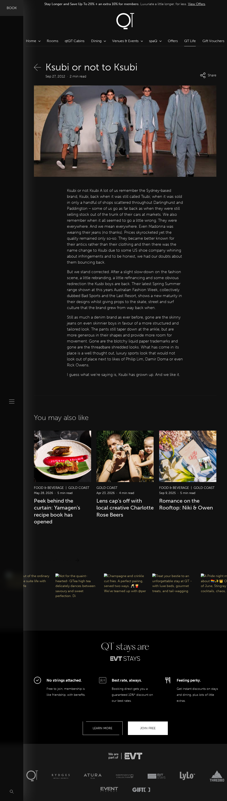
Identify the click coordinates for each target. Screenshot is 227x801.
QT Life (190, 41)
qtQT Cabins (74, 41)
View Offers (196, 4)
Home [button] (31, 41)
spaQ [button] (153, 41)
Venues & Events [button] (125, 41)
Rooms (52, 41)
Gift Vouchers (213, 41)
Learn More (102, 728)
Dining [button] (96, 41)
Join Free (148, 728)
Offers (173, 41)
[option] (125, 4)
